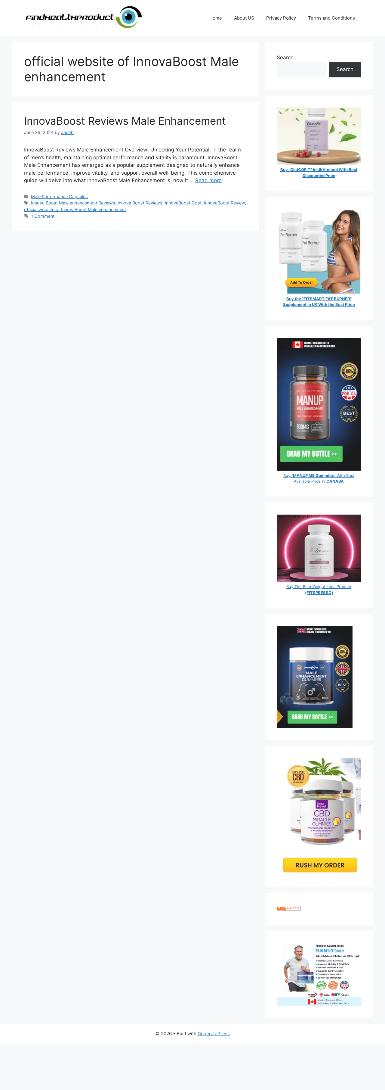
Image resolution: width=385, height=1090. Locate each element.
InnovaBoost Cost (183, 202)
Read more (208, 180)
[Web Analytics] (289, 909)
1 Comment (42, 216)
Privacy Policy (281, 18)
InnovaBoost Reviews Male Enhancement (125, 120)
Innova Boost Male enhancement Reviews (73, 202)
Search (285, 57)
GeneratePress (214, 1033)
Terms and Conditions (331, 18)
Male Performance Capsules (59, 196)
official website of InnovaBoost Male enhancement (75, 209)
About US (244, 18)
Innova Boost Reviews (140, 202)
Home (215, 18)
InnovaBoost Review (224, 202)
